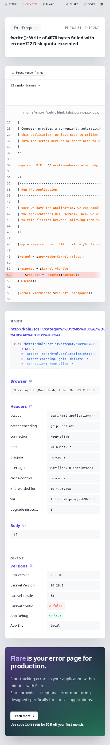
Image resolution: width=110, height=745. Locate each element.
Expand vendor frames (29, 72)
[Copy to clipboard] (94, 344)
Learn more (23, 716)
